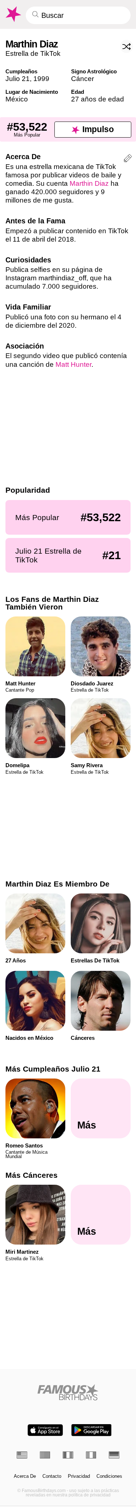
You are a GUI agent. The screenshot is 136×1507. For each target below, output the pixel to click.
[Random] (126, 46)
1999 (41, 78)
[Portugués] (45, 1455)
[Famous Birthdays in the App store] (45, 1430)
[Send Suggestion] (128, 159)
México (16, 99)
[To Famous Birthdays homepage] (12, 14)
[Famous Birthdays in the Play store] (91, 1430)
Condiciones (109, 1476)
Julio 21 (17, 78)
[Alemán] (114, 1455)
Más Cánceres (31, 1175)
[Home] (68, 1392)
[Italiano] (91, 1455)
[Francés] (68, 1455)
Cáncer (82, 78)
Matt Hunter (73, 364)
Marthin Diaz (89, 183)
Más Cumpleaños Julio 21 (52, 1069)
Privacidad (79, 1476)
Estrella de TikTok (33, 53)
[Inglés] (22, 1455)
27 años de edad (97, 99)
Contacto (51, 1476)
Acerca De (25, 1476)
